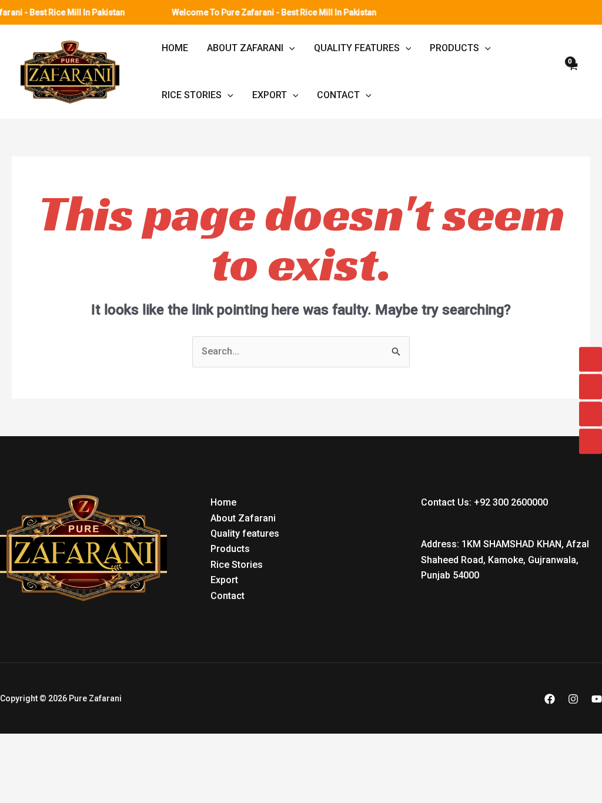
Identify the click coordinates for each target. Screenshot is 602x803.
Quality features (357, 47)
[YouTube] (596, 699)
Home (175, 47)
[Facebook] (549, 699)
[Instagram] (573, 699)
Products (454, 47)
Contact (338, 95)
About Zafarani (245, 47)
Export (269, 95)
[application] (289, 48)
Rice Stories (192, 95)
